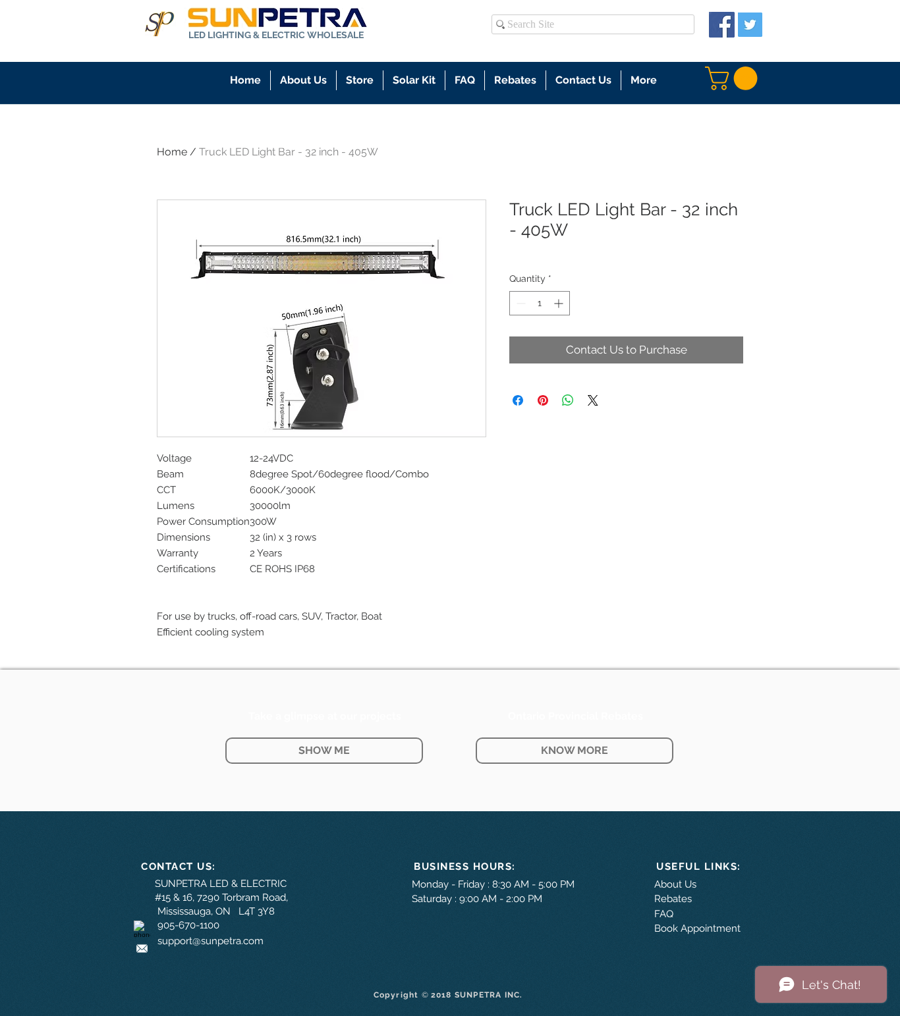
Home (172, 152)
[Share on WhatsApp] (568, 400)
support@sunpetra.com (210, 941)
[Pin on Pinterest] (543, 400)
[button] (360, 80)
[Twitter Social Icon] (750, 25)
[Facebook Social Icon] (722, 25)
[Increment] (559, 303)
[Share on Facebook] (518, 400)
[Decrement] (519, 303)
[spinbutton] (539, 303)
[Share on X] (593, 400)
